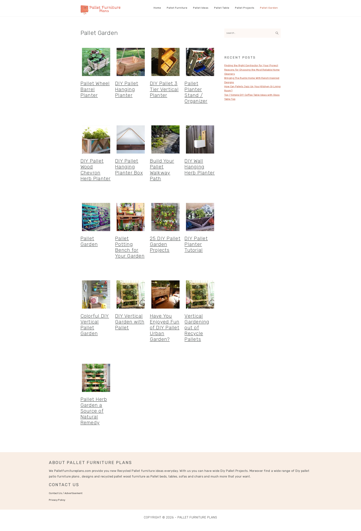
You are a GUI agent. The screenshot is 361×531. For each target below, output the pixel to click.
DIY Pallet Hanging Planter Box (129, 166)
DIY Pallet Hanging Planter (126, 89)
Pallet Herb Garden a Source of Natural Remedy (93, 411)
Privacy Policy (57, 500)
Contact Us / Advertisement (66, 493)
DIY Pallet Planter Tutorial (196, 244)
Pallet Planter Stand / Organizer (195, 92)
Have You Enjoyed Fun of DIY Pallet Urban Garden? (165, 327)
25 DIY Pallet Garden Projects (165, 244)
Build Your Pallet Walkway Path (162, 170)
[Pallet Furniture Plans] (100, 12)
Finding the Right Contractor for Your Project (251, 65)
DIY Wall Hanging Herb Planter (199, 166)
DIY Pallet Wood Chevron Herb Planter (95, 170)
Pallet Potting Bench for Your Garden (130, 247)
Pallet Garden (89, 241)
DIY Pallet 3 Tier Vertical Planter (164, 89)
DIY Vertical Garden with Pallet (129, 322)
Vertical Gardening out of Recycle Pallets (196, 327)
